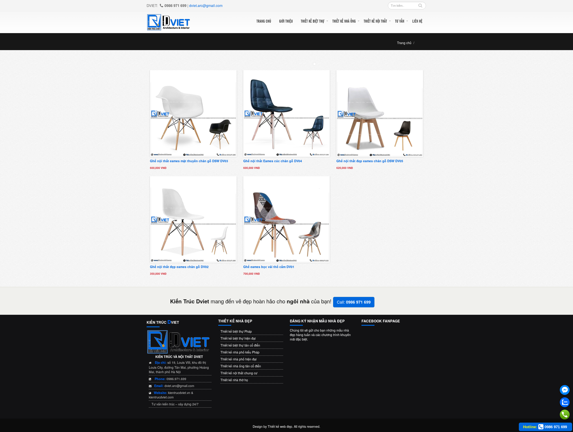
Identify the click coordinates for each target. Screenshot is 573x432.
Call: (354, 302)
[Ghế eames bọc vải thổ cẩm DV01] (286, 219)
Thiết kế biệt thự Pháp (236, 331)
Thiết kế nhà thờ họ (234, 380)
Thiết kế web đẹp (280, 426)
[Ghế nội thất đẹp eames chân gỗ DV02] (193, 219)
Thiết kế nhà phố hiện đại (238, 359)
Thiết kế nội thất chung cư (238, 373)
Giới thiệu (286, 21)
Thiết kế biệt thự (312, 21)
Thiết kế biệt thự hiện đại (238, 338)
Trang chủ (264, 21)
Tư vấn (399, 21)
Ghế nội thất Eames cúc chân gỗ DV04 (272, 161)
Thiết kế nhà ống (344, 21)
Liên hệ (417, 21)
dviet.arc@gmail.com (205, 5)
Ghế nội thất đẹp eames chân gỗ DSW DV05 (369, 161)
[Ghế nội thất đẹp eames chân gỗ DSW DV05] (379, 113)
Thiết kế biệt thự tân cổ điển (240, 345)
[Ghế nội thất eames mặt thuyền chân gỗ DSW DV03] (193, 113)
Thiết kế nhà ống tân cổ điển (240, 366)
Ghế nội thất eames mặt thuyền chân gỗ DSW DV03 (189, 161)
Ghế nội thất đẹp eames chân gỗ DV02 (179, 266)
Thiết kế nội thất (375, 21)
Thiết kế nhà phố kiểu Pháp (239, 352)
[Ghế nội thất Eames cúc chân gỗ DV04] (286, 113)
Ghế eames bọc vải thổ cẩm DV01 (268, 266)
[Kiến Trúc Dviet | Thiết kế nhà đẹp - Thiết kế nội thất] (169, 21)
